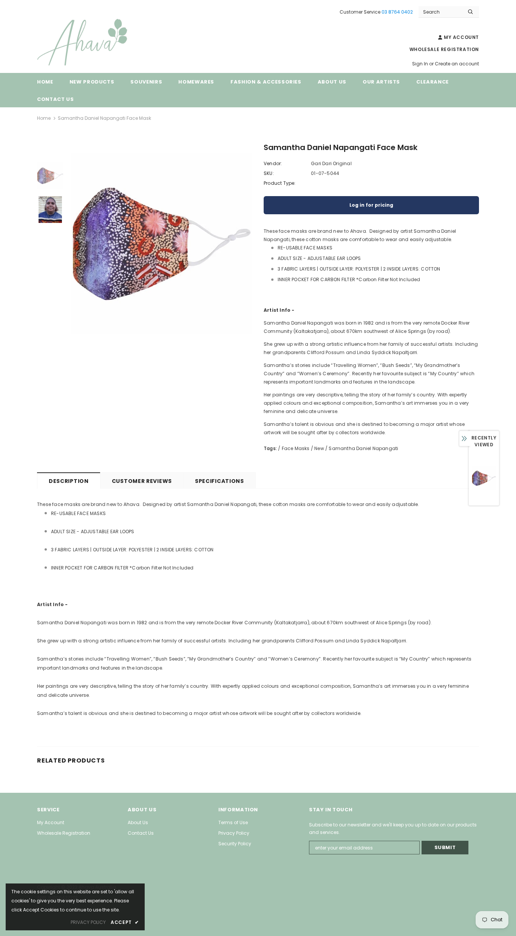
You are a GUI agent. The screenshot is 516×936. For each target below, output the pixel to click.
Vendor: (273, 163)
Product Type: (280, 183)
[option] (161, 243)
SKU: (269, 173)
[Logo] (93, 42)
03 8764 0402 (397, 12)
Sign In (420, 63)
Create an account (457, 63)
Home (44, 118)
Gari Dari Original (331, 163)
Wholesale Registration (444, 49)
